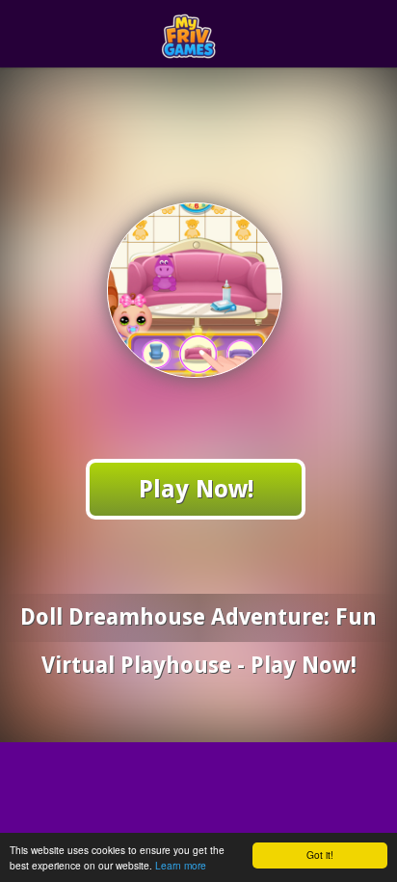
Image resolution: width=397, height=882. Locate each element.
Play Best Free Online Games (233, 34)
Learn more (180, 865)
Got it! (319, 854)
